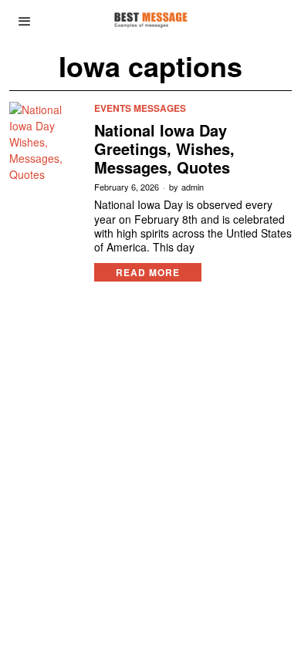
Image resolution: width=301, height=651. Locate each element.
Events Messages (140, 108)
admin (192, 187)
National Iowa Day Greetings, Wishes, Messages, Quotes (164, 149)
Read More (148, 272)
